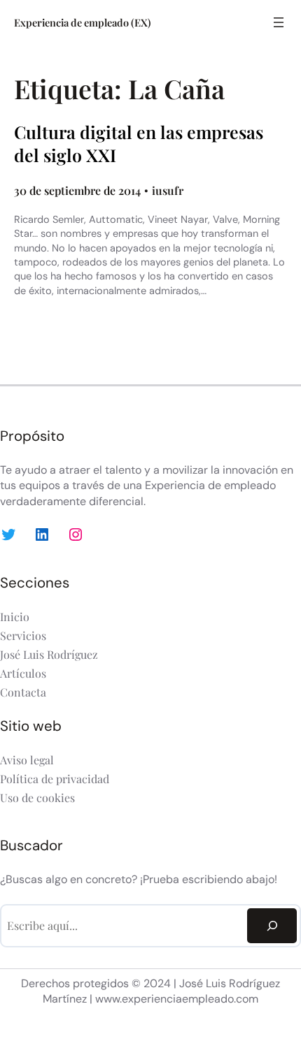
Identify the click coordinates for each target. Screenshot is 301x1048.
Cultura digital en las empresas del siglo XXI (138, 143)
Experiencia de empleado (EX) (82, 22)
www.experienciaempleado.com (176, 998)
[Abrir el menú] (278, 22)
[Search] (272, 925)
